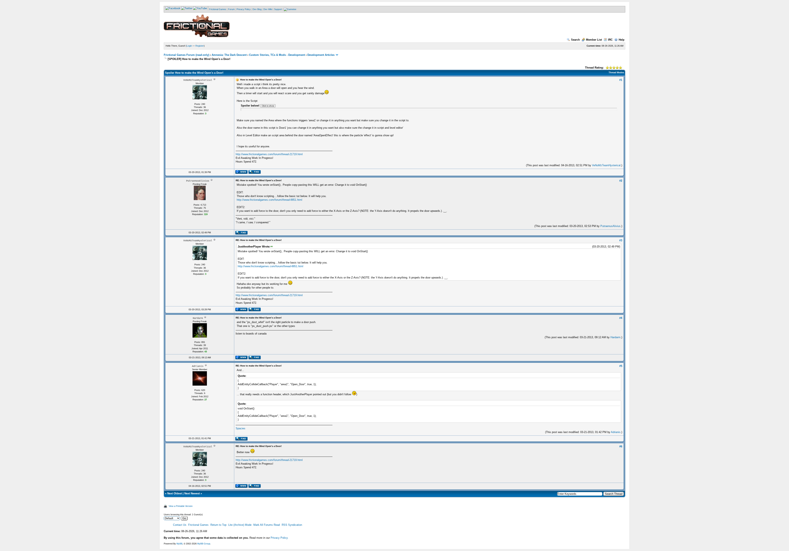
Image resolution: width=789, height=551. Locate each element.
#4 (620, 318)
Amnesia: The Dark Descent (229, 54)
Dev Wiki (267, 9)
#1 (620, 79)
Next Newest (192, 493)
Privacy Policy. (279, 537)
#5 (620, 366)
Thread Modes (616, 72)
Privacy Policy (243, 9)
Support (278, 9)
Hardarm (615, 337)
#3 (620, 240)
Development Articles (321, 54)
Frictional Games (217, 9)
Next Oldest (174, 493)
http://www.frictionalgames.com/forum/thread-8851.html (269, 199)
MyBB (179, 543)
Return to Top (218, 524)
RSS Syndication (292, 524)
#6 (620, 446)
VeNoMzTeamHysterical (606, 165)
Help (621, 39)
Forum (231, 9)
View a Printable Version (181, 506)
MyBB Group (203, 543)
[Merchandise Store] (290, 9)
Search (575, 39)
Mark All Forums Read (266, 524)
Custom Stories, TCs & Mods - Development (277, 54)
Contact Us (179, 524)
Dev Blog (257, 9)
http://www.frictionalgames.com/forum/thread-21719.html (269, 154)
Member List (594, 39)
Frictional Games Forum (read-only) (186, 54)
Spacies (240, 428)
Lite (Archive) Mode (239, 524)
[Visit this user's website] (241, 173)
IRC (610, 39)
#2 (620, 180)
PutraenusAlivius (610, 226)
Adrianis (616, 432)
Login (189, 46)
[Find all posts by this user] (254, 173)
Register (199, 46)
